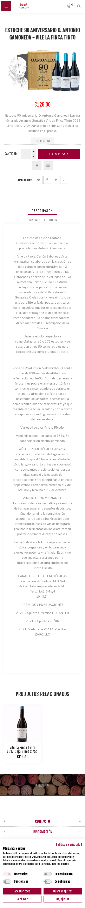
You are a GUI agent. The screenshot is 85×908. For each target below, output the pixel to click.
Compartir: (24, 180)
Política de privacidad (69, 844)
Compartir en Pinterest (55, 180)
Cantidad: (11, 154)
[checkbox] (7, 874)
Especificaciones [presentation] (42, 220)
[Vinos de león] (42, 785)
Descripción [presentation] (42, 211)
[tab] (42, 211)
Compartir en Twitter (38, 180)
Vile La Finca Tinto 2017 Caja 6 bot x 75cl (22, 750)
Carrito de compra (71, 4)
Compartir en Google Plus (64, 180)
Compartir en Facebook (47, 180)
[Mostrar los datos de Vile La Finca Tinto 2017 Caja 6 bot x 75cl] (22, 723)
